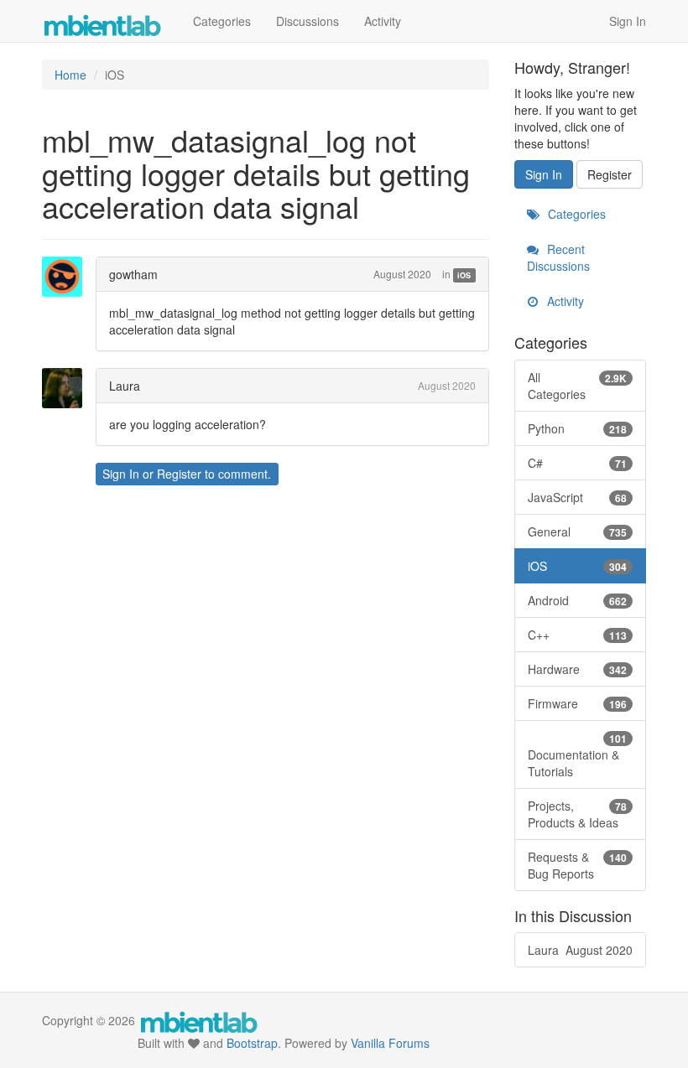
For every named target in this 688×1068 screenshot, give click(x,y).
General (578, 531)
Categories (222, 21)
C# (578, 462)
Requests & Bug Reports (578, 865)
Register (179, 473)
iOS (464, 275)
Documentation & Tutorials (578, 755)
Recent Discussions (558, 257)
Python (578, 428)
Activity (382, 21)
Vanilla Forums (390, 1042)
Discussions (307, 21)
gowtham (133, 274)
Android (578, 600)
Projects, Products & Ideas (578, 814)
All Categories (578, 385)
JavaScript (578, 497)
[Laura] (67, 388)
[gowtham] (67, 277)
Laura (124, 385)
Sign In (627, 21)
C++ (578, 634)
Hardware (578, 669)
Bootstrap (252, 1042)
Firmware (578, 703)
